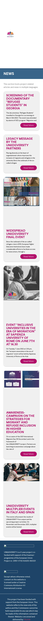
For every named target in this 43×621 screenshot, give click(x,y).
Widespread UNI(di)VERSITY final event (17, 234)
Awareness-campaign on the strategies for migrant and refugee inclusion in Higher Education (21, 422)
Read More (28, 125)
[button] (39, 34)
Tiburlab (27, 619)
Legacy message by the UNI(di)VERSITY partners (19, 143)
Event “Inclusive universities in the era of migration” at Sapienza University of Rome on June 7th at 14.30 (21, 334)
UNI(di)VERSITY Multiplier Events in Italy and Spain (20, 509)
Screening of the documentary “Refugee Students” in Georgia (20, 101)
